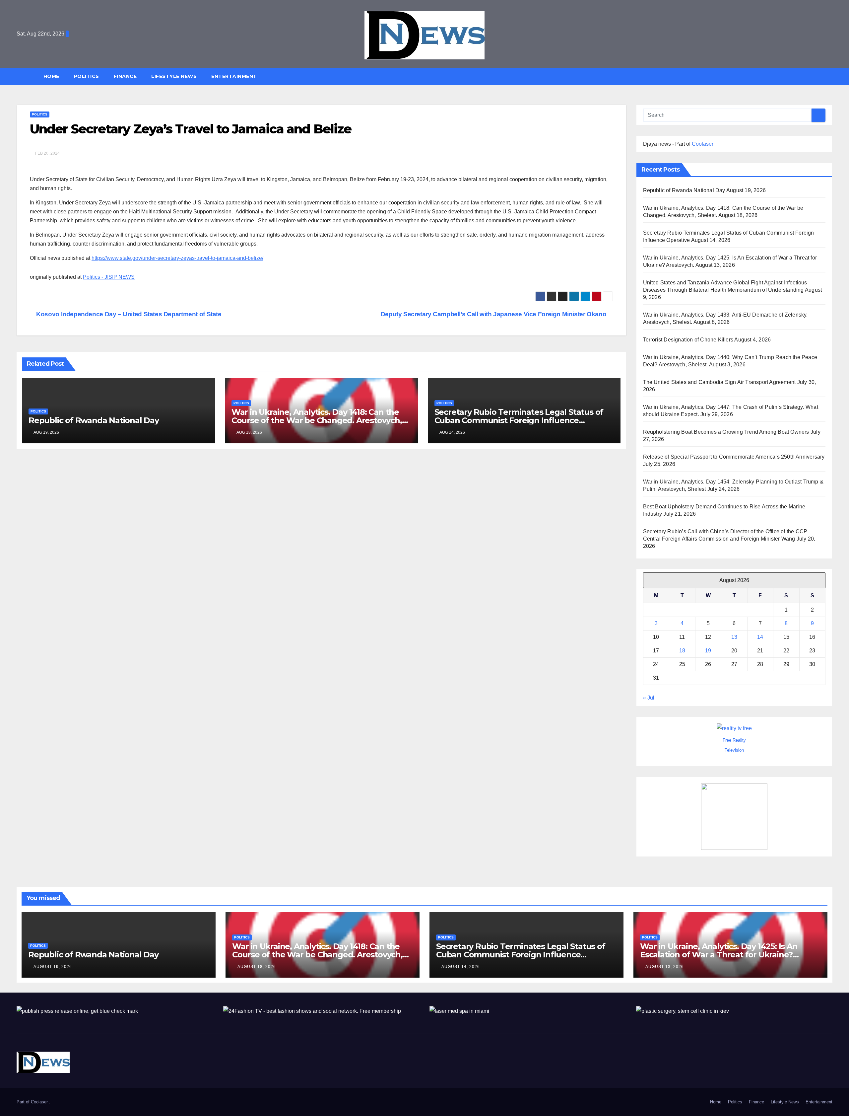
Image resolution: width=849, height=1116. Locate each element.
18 (682, 650)
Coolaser (702, 144)
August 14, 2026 (460, 966)
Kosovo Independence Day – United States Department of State (128, 314)
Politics (86, 76)
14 (760, 637)
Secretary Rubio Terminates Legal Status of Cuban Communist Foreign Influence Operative (519, 420)
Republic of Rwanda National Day (94, 420)
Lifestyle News (174, 76)
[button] (830, 76)
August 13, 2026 (664, 966)
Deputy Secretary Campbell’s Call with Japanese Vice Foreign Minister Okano (494, 314)
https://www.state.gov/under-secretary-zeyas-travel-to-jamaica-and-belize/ (177, 258)
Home (51, 76)
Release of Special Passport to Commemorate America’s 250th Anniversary (734, 457)
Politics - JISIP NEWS (109, 277)
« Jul (648, 698)
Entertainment (234, 76)
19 (708, 650)
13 (734, 637)
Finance (125, 76)
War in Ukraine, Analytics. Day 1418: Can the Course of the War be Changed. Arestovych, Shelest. (316, 420)
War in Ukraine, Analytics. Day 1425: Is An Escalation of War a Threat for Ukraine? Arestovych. (719, 954)
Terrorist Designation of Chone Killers (688, 339)
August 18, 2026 (256, 966)
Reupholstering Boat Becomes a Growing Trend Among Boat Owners (726, 432)
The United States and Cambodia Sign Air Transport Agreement (719, 382)
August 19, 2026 (52, 966)
